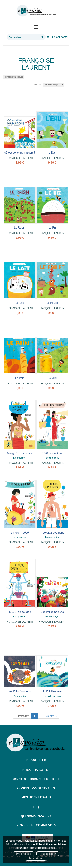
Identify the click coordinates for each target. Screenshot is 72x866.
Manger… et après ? (19, 453)
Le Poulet (52, 302)
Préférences (23, 854)
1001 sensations (52, 453)
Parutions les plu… (53, 84)
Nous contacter (36, 770)
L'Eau (52, 152)
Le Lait (20, 302)
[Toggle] (36, 27)
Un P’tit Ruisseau (52, 691)
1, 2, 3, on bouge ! (20, 612)
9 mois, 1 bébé (20, 532)
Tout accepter (47, 854)
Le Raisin (19, 227)
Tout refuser (36, 858)
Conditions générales (36, 788)
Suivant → (51, 715)
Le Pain (19, 378)
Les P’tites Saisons (52, 612)
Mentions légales (36, 797)
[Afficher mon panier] (47, 37)
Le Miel (52, 378)
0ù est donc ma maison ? (19, 152)
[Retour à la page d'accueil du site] (36, 10)
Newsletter (36, 760)
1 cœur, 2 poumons (52, 532)
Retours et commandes (36, 825)
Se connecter (60, 37)
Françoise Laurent (19, 158)
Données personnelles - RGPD (36, 779)
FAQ (36, 807)
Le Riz (52, 227)
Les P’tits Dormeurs (20, 691)
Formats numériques (13, 76)
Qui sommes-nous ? (36, 816)
